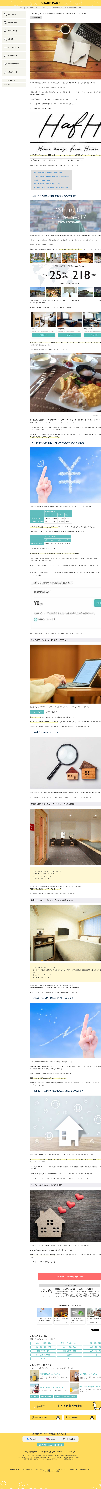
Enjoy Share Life (36, 17)
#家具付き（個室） (70, 1396)
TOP (21, 8)
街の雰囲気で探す (41, 1417)
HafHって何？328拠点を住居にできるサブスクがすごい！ (49, 172)
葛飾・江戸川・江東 (69, 1351)
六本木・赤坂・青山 (69, 1347)
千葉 (95, 1355)
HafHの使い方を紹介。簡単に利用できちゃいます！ (47, 184)
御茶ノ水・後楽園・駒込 (43, 1343)
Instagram (51, 1439)
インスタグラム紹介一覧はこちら (50, 1445)
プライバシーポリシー (60, 1469)
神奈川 (43, 1359)
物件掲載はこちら (85, 1469)
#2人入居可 (34, 1396)
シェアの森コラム (32, 8)
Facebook (33, 1439)
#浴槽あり (58, 1396)
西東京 (69, 1355)
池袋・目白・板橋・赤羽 (43, 1347)
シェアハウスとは (27, 1469)
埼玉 (69, 1359)
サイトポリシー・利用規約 (43, 1469)
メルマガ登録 (70, 1439)
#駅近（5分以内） (46, 1396)
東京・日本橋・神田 (43, 1351)
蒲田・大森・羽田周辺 (43, 1355)
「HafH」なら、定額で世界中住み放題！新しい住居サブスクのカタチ (61, 8)
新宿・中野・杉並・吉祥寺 (69, 1343)
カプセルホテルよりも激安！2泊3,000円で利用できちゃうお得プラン (52, 176)
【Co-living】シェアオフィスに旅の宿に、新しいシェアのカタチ (51, 187)
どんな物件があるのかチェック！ (42, 180)
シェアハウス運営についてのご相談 (49, 1471)
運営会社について (14, 1469)
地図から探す (73, 1417)
